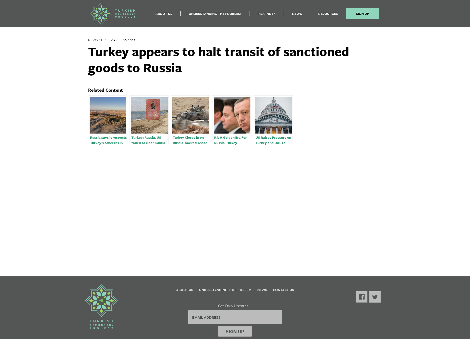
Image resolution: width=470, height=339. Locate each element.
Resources (328, 13)
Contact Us (283, 289)
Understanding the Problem (215, 13)
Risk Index (267, 13)
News (297, 13)
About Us (163, 13)
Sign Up (362, 13)
